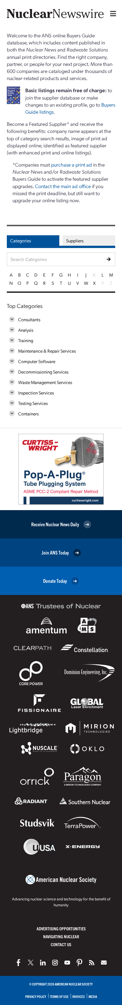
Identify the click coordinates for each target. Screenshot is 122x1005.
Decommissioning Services (43, 372)
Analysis (25, 330)
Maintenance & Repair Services (47, 351)
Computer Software (36, 361)
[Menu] (111, 13)
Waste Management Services (45, 382)
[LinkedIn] (43, 962)
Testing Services (33, 403)
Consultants (29, 319)
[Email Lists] (104, 962)
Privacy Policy (35, 996)
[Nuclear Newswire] (91, 962)
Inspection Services (36, 393)
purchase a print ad (71, 164)
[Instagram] (55, 962)
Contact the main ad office (63, 186)
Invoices (78, 996)
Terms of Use (59, 996)
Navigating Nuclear (61, 936)
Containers (28, 414)
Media (93, 996)
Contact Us (61, 944)
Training (25, 340)
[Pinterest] (79, 962)
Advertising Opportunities (61, 928)
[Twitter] (30, 962)
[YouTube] (67, 962)
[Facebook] (18, 962)
